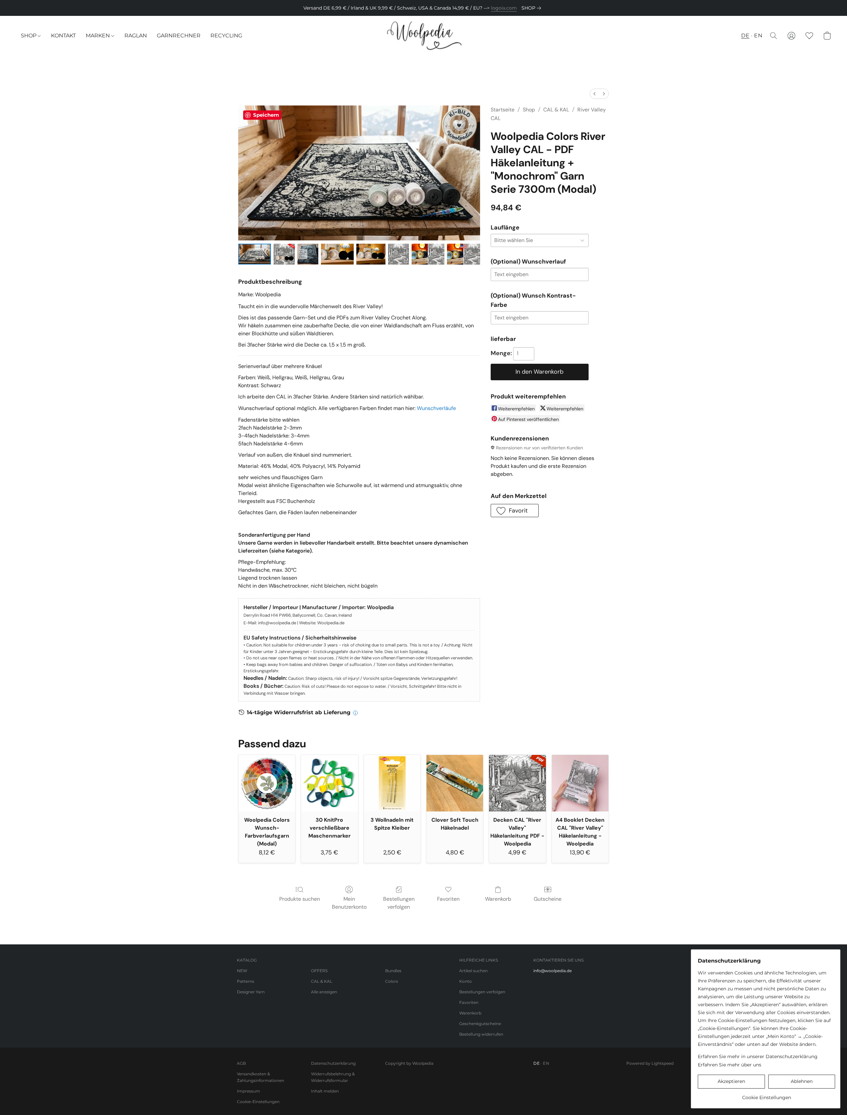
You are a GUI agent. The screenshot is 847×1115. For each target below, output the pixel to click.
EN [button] (758, 35)
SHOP (29, 35)
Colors (391, 981)
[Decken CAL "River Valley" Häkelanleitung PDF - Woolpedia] (517, 783)
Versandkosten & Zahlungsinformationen (260, 1077)
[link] (532, 8)
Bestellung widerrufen (481, 1034)
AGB (241, 1063)
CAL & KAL (556, 109)
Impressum (248, 1091)
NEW (242, 970)
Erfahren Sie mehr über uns (729, 1065)
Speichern (266, 115)
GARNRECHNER (179, 35)
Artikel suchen (473, 970)
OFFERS (319, 970)
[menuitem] (594, 94)
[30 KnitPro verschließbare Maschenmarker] (329, 783)
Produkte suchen (299, 898)
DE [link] (536, 1063)
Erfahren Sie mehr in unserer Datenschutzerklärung (758, 1056)
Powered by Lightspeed (650, 1063)
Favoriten (448, 898)
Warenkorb (498, 898)
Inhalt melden (325, 1091)
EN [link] (546, 1063)
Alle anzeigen (324, 991)
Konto (465, 981)
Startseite (502, 109)
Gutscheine (547, 898)
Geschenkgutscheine (480, 1023)
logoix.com (504, 8)
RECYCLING (226, 35)
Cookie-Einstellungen (258, 1101)
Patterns (245, 981)
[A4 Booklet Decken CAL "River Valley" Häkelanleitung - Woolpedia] (580, 783)
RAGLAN (135, 35)
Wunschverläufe (436, 408)
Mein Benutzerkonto (349, 902)
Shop (529, 109)
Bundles (393, 970)
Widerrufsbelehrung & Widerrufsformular (333, 1077)
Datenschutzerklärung (333, 1063)
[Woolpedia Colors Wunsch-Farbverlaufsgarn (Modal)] (267, 783)
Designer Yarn (251, 991)
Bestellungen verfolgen (399, 902)
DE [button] (745, 35)
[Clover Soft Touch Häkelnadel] (454, 783)
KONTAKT (63, 35)
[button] (424, 35)
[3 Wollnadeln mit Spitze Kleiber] (392, 783)
